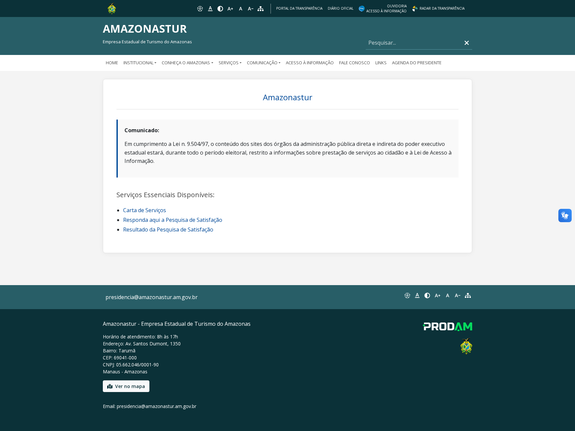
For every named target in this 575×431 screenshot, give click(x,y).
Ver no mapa (130, 386)
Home (112, 63)
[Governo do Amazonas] (112, 8)
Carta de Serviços (144, 210)
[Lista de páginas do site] (468, 295)
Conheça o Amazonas (186, 63)
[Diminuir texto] (250, 9)
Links (381, 63)
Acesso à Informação (310, 63)
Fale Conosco (354, 63)
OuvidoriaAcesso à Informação (386, 8)
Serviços (229, 63)
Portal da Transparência (299, 8)
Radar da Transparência (442, 8)
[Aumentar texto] (230, 9)
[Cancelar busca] (466, 42)
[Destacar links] (210, 9)
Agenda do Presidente (417, 63)
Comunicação (262, 63)
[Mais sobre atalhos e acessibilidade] (407, 295)
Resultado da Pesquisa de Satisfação (168, 229)
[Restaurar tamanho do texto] (240, 9)
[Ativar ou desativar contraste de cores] (220, 9)
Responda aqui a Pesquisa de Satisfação (172, 219)
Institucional (138, 63)
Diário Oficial (340, 8)
